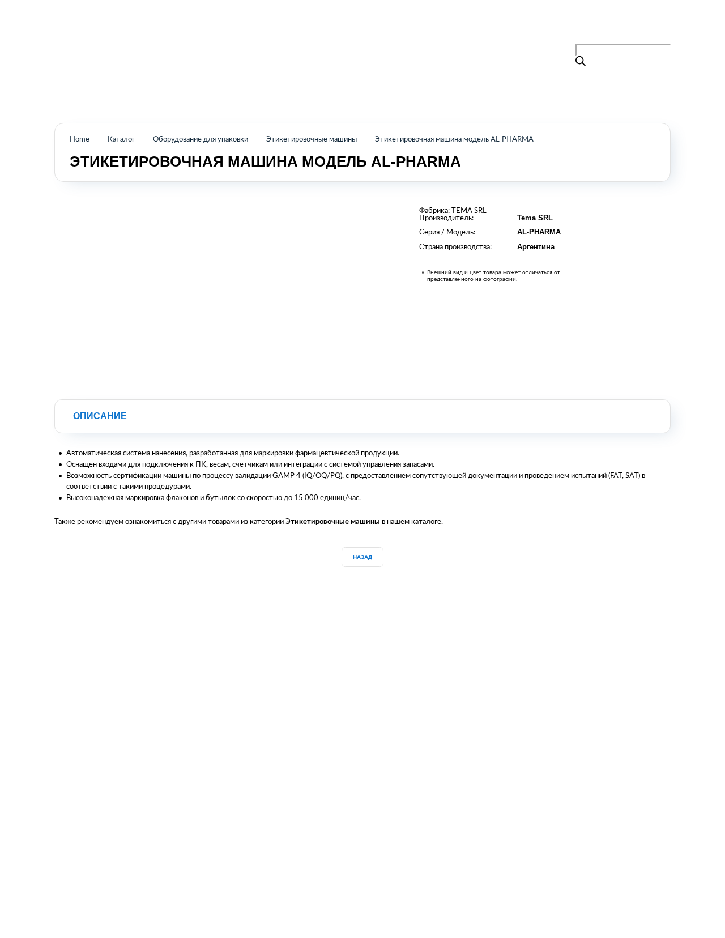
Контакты (421, 28)
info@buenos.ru (645, 38)
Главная (292, 28)
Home (79, 139)
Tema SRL (535, 218)
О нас (377, 28)
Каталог (336, 28)
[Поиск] (580, 62)
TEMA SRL (469, 210)
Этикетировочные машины (311, 139)
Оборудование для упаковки (200, 139)
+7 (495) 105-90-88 (632, 27)
